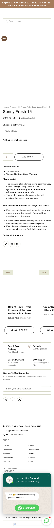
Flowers (13, 107)
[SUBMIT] (46, 389)
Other (31, 461)
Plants (31, 453)
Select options (19, 330)
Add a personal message (15, 140)
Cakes (31, 446)
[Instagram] (5, 400)
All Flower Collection (26, 107)
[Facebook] (19, 400)
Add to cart (28, 157)
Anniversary (8, 458)
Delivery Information (13, 235)
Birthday (6, 453)
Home (5, 107)
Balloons (6, 461)
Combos (32, 458)
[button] (27, 210)
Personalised (34, 450)
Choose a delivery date (14, 125)
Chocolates (7, 450)
